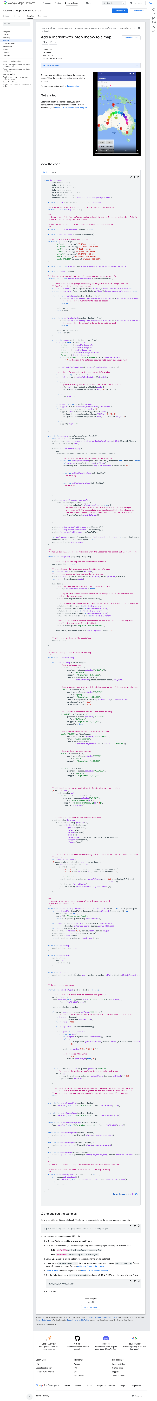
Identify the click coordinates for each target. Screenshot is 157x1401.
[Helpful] (135, 28)
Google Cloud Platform (106, 1386)
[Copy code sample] (138, 177)
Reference (17, 16)
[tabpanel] (90, 690)
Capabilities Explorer (44, 1368)
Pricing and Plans (118, 1364)
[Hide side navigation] (29, 1396)
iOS (75, 1368)
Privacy (46, 1396)
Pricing (58, 3)
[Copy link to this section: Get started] (59, 95)
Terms (38, 1396)
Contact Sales (117, 1368)
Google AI (123, 1386)
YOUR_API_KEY (68, 1284)
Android (7, 10)
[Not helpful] (139, 28)
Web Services (79, 1376)
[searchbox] (16, 24)
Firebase (89, 1386)
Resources (42, 16)
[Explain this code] (131, 177)
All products (136, 1386)
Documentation (71, 3)
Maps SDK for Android (28, 10)
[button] (90, 65)
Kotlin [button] (45, 172)
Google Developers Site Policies (78, 1320)
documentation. (73, 86)
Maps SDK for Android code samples (71, 108)
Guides (6, 16)
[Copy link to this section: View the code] (62, 164)
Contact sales (138, 11)
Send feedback (131, 38)
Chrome (78, 1386)
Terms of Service (118, 1376)
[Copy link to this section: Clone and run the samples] (79, 1213)
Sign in (151, 3)
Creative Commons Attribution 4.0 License (102, 1317)
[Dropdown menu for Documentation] (81, 3)
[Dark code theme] (135, 177)
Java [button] (54, 172)
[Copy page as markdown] (51, 42)
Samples (30, 16)
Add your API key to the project (90, 1266)
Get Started (120, 11)
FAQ (37, 1364)
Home (43, 28)
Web (76, 1372)
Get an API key (52, 1271)
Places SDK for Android (45, 1372)
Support (115, 1372)
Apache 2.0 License (45, 1320)
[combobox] (114, 3)
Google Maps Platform (66, 28)
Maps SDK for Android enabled (94, 1271)
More (88, 3)
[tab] (45, 172)
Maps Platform (26, 3)
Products (47, 3)
